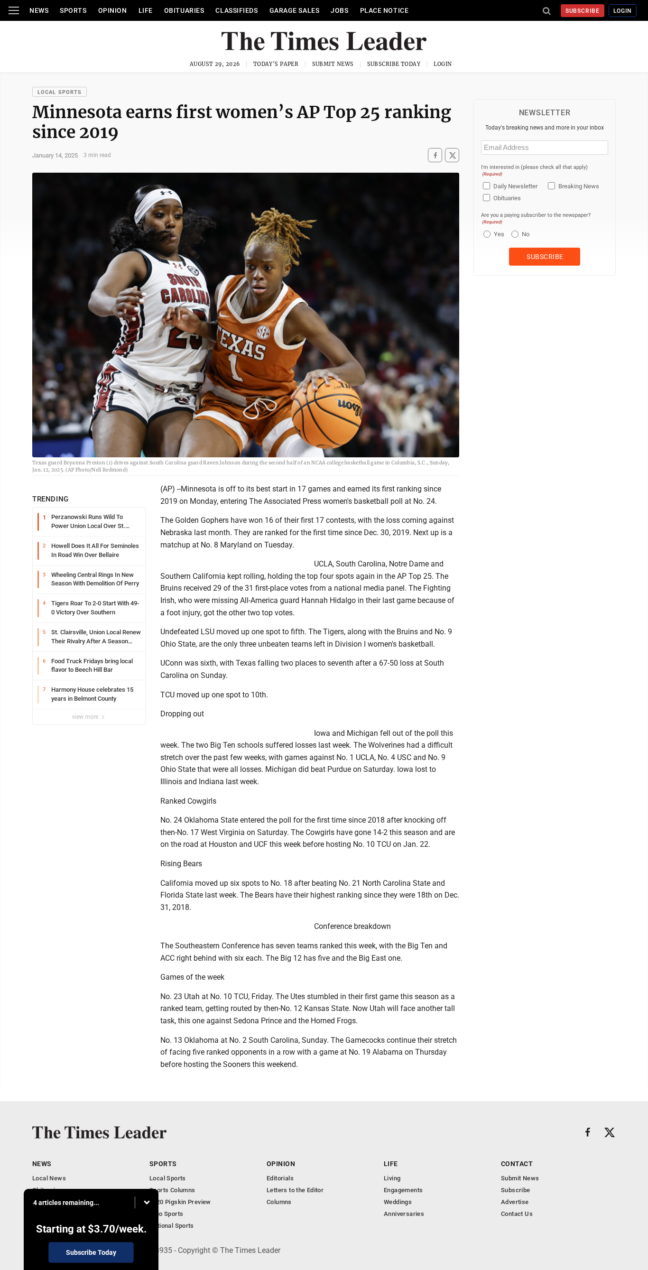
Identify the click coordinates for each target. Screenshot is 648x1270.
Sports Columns (172, 1190)
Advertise (515, 1201)
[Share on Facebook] (435, 155)
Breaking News (578, 186)
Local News (49, 1178)
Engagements (403, 1190)
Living (392, 1178)
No (525, 234)
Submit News (333, 64)
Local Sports (59, 92)
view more (86, 717)
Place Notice (384, 10)
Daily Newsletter (515, 186)
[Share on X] (452, 155)
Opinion (112, 10)
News (38, 10)
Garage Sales (294, 10)
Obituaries (184, 10)
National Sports (171, 1225)
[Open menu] (14, 10)
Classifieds (236, 10)
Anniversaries (404, 1213)
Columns (279, 1201)
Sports (73, 10)
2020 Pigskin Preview (180, 1201)
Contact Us (517, 1213)
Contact (517, 1164)
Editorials (280, 1178)
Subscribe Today (394, 64)
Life (146, 10)
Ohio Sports (166, 1213)
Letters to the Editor (295, 1190)
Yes (498, 234)
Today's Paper (276, 64)
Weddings (398, 1201)
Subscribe (582, 11)
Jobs (339, 10)
